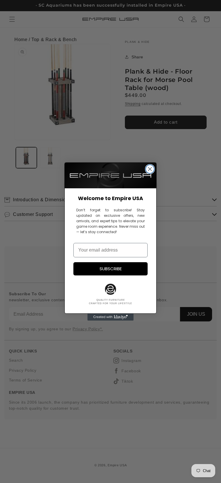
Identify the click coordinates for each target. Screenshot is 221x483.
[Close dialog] (150, 169)
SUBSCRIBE (111, 269)
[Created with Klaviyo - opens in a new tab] (110, 317)
